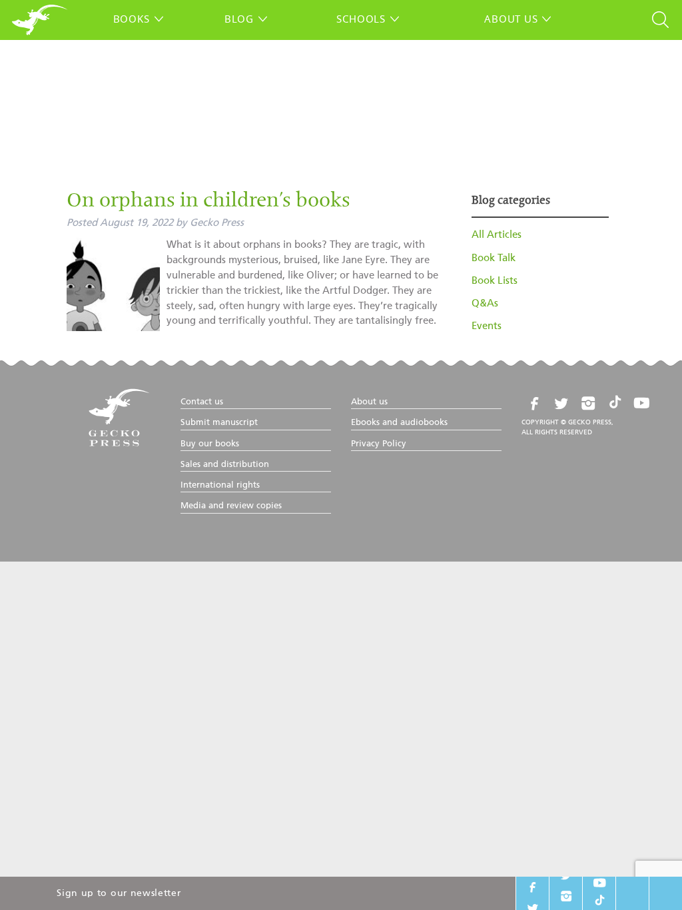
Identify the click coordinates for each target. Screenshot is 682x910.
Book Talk (493, 258)
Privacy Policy (378, 444)
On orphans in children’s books (208, 202)
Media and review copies (231, 506)
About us (510, 18)
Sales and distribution (224, 464)
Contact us (201, 402)
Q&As (485, 303)
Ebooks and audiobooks (399, 422)
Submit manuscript (219, 422)
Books (131, 18)
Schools (360, 18)
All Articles (496, 235)
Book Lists (494, 281)
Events (487, 326)
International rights (220, 485)
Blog (239, 18)
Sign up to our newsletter (118, 893)
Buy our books (209, 444)
